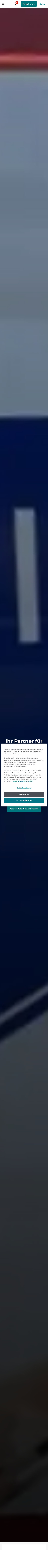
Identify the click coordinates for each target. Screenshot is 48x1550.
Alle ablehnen (24, 794)
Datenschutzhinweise (19, 781)
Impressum (29, 781)
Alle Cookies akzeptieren (24, 800)
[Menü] (3, 4)
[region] (24, 775)
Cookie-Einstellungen (24, 788)
